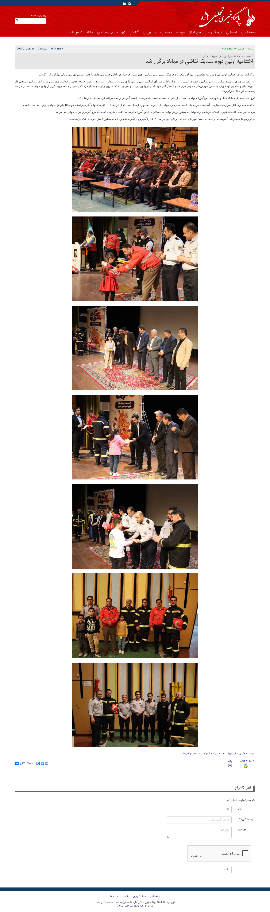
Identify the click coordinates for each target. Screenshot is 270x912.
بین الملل (195, 32)
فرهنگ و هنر (213, 32)
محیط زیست (163, 32)
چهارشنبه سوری (223, 753)
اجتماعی (231, 32)
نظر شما (242, 829)
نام (239, 809)
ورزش (147, 32)
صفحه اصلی (248, 32)
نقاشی (183, 753)
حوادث (180, 32)
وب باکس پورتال (125, 905)
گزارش (134, 32)
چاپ (230, 761)
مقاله (89, 32)
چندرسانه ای (105, 32)
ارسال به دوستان (246, 760)
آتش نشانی (238, 753)
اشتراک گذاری (26, 763)
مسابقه (197, 753)
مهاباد (189, 753)
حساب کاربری (139, 896)
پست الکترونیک (245, 819)
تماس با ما (75, 32)
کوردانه (121, 32)
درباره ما (127, 896)
